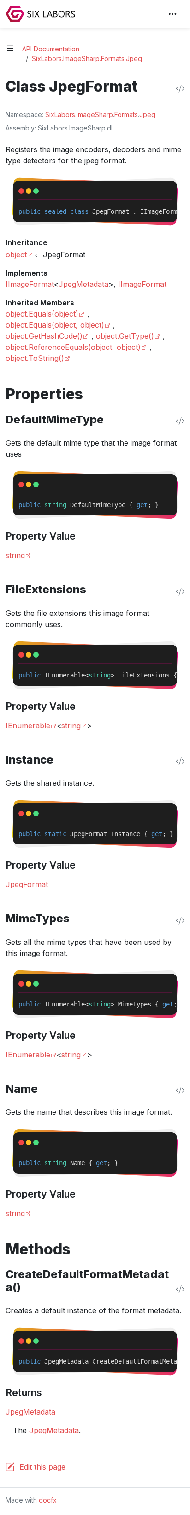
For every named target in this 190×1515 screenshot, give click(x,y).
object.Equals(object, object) (55, 324)
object (16, 254)
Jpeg (147, 114)
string (15, 555)
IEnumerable (28, 725)
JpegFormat (27, 884)
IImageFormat (30, 284)
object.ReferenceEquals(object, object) (73, 347)
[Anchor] (93, 394)
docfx (48, 1500)
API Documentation (50, 49)
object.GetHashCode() (44, 336)
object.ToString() (35, 358)
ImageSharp (95, 114)
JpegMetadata (83, 284)
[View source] (180, 88)
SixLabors (60, 114)
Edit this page (42, 1467)
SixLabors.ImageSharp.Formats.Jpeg (87, 58)
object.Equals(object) (42, 313)
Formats (126, 114)
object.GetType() (125, 336)
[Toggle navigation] (172, 14)
